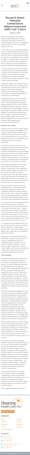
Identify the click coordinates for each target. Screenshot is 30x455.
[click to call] (2, 5)
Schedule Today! (8, 411)
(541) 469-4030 (7, 447)
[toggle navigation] (27, 3)
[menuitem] (7, 419)
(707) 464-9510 (7, 440)
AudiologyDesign (13, 453)
